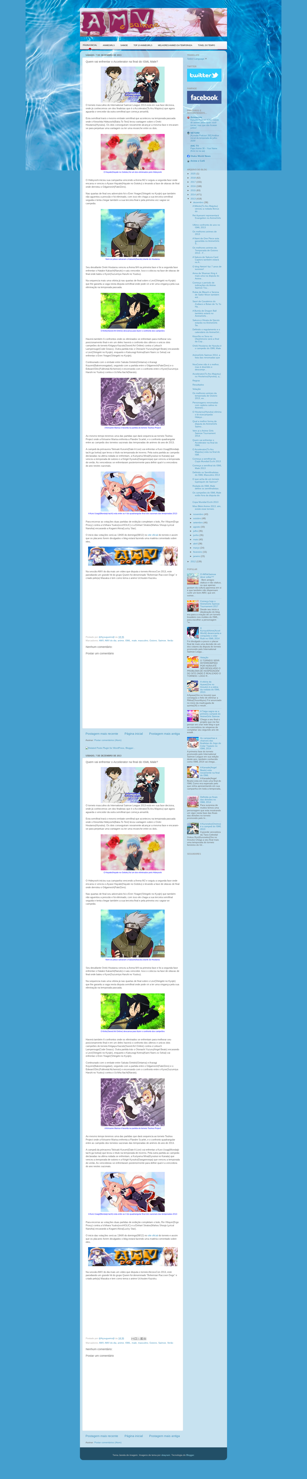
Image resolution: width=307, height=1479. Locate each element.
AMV (101, 640)
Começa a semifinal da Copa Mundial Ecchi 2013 (207, 460)
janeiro (197, 556)
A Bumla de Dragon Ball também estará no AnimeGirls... (204, 313)
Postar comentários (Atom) (108, 740)
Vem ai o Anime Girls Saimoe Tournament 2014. (204, 433)
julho (196, 531)
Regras (196, 380)
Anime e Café (197, 161)
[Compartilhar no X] (138, 1338)
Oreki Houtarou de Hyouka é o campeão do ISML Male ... (207, 348)
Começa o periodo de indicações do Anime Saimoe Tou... (204, 285)
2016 (193, 186)
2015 (193, 190)
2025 (193, 173)
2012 (193, 561)
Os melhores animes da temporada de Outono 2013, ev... (205, 396)
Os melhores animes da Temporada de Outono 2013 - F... (205, 250)
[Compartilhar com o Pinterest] (144, 1338)
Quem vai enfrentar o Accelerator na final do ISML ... (205, 442)
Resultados (198, 385)
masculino (143, 640)
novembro (198, 514)
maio (196, 539)
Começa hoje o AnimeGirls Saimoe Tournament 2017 (210, 604)
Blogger (190, 1455)
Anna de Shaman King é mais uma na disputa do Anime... (206, 276)
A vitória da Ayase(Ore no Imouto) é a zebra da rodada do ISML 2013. (210, 687)
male (134, 640)
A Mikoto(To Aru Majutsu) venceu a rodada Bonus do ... (206, 208)
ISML (127, 640)
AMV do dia (110, 640)
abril (195, 543)
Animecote (196, 117)
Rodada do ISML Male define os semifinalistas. (206, 487)
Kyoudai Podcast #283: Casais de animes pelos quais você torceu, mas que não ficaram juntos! (204, 124)
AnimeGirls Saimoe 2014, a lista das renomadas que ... (206, 357)
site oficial (153, 535)
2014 (193, 194)
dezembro (198, 202)
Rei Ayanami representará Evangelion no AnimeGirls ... (207, 218)
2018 (193, 178)
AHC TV (194, 146)
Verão (170, 640)
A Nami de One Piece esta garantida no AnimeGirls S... (206, 241)
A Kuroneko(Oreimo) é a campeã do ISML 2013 (210, 826)
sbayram (165, 1455)
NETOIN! (195, 133)
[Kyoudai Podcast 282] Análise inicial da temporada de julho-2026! (204, 138)
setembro (198, 522)
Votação (197, 389)
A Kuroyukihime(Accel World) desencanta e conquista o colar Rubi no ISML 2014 (210, 633)
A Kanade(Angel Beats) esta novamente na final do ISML (210, 771)
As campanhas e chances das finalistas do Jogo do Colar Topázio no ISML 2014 (210, 743)
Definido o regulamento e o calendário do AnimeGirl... (207, 330)
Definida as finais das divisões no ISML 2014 (208, 799)
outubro (197, 518)
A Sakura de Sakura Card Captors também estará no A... (206, 259)
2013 (193, 199)
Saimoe (162, 640)
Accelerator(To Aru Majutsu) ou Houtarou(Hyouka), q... (207, 375)
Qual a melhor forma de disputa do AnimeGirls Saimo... (205, 424)
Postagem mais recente (102, 733)
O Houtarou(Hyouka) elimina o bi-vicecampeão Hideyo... (207, 414)
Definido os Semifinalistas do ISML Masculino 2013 (206, 473)
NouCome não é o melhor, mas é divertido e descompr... (206, 367)
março (196, 548)
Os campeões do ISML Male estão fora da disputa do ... (207, 495)
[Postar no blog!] (135, 1338)
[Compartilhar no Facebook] (141, 1338)
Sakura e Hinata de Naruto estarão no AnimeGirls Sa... (206, 323)
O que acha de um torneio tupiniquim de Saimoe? (206, 480)
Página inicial (134, 733)
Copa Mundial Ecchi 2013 (205, 502)
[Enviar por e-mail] (132, 1338)
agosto (197, 527)
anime (121, 640)
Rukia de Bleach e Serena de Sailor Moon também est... (206, 294)
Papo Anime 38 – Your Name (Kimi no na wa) (203, 149)
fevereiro (198, 552)
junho (196, 535)
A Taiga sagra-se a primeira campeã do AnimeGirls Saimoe (210, 714)
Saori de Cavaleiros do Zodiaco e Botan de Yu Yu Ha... (207, 304)
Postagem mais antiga (164, 733)
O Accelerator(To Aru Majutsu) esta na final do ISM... (206, 452)
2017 (193, 182)
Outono (153, 640)
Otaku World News (200, 156)
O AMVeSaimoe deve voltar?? (208, 575)
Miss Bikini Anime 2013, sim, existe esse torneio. (207, 507)
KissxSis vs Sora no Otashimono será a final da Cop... (206, 339)
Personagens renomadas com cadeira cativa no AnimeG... (205, 405)
